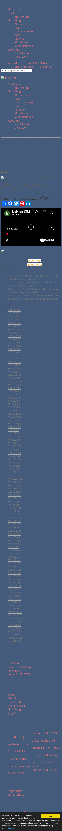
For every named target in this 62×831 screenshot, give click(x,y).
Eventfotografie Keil (20, 812)
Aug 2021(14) (15, 504)
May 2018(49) (15, 628)
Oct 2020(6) (14, 537)
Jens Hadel (21, 57)
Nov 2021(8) (14, 494)
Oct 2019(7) (14, 576)
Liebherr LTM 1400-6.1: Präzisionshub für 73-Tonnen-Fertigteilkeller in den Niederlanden (33, 297)
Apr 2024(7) (14, 400)
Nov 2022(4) (14, 456)
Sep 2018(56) (15, 615)
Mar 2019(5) (14, 595)
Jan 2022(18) (14, 488)
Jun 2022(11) (14, 472)
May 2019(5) (14, 589)
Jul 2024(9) (13, 391)
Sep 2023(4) (14, 423)
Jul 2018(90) (14, 621)
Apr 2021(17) (15, 517)
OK (50, 816)
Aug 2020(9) (14, 543)
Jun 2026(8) (14, 316)
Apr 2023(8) (14, 439)
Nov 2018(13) (15, 608)
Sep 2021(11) (15, 501)
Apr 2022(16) (15, 478)
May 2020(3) (14, 553)
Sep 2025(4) (14, 345)
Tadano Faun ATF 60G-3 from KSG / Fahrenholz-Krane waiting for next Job (34, 290)
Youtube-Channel (22, 67)
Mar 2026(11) (15, 326)
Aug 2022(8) (14, 465)
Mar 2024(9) (14, 404)
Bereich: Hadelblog (19, 667)
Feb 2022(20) (15, 485)
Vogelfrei (13, 713)
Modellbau (21, 42)
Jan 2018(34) (14, 641)
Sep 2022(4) (14, 462)
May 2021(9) (14, 514)
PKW (17, 27)
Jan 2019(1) (14, 602)
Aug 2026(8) (14, 309)
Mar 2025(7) (14, 365)
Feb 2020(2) (14, 563)
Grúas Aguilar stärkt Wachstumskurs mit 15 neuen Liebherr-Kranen (32, 284)
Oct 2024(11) (15, 381)
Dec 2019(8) (14, 569)
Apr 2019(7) (14, 592)
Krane (18, 35)
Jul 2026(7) (13, 313)
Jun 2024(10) (14, 394)
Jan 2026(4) (14, 332)
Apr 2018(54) (15, 631)
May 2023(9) (14, 436)
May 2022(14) (15, 475)
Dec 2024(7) (14, 374)
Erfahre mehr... (12, 828)
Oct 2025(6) (14, 342)
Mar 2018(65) (15, 634)
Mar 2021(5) (14, 520)
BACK (3, 172)
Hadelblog (14, 709)
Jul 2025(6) (13, 352)
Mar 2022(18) (15, 482)
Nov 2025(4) (14, 339)
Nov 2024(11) (15, 378)
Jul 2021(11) (14, 508)
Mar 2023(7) (14, 443)
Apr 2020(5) (14, 556)
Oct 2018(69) (15, 611)
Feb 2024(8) (14, 407)
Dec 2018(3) (14, 605)
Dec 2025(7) (14, 335)
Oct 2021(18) (15, 498)
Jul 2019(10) (14, 585)
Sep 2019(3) (14, 579)
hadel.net (14, 663)
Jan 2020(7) (14, 566)
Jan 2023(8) (14, 449)
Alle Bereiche (23, 24)
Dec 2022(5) (14, 452)
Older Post (34, 260)
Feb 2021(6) (14, 524)
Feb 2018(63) (15, 637)
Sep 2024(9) (14, 384)
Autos (11, 695)
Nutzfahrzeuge (24, 31)
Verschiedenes (24, 46)
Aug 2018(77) (15, 618)
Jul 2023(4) (13, 429)
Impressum (22, 17)
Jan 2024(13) (14, 410)
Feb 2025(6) (14, 368)
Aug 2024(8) (14, 387)
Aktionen (20, 38)
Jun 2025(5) (14, 355)
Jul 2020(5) (13, 546)
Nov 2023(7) (14, 417)
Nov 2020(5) (14, 533)
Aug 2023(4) (14, 426)
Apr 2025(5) (14, 361)
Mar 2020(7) (14, 559)
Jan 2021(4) (14, 527)
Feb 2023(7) (14, 446)
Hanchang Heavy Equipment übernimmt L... (30, 764)
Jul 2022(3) (13, 469)
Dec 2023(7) (14, 413)
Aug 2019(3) (14, 582)
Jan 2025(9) (14, 371)
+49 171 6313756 (37, 63)
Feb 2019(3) (14, 598)
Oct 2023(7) (14, 420)
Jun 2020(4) (14, 550)
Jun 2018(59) (14, 624)
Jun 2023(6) (14, 433)
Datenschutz (16, 794)
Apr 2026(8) (14, 322)
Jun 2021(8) (14, 511)
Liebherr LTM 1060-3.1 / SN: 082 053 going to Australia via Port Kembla (33, 277)
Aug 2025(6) (14, 348)
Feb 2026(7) (14, 329)
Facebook (44, 67)
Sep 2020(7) (14, 540)
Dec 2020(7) (14, 530)
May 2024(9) (14, 397)
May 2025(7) (14, 358)
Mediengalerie (17, 706)
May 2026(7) (14, 319)
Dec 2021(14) (15, 491)
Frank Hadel (22, 53)
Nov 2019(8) (14, 572)
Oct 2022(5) (14, 459)
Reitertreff (14, 702)
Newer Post (34, 264)
